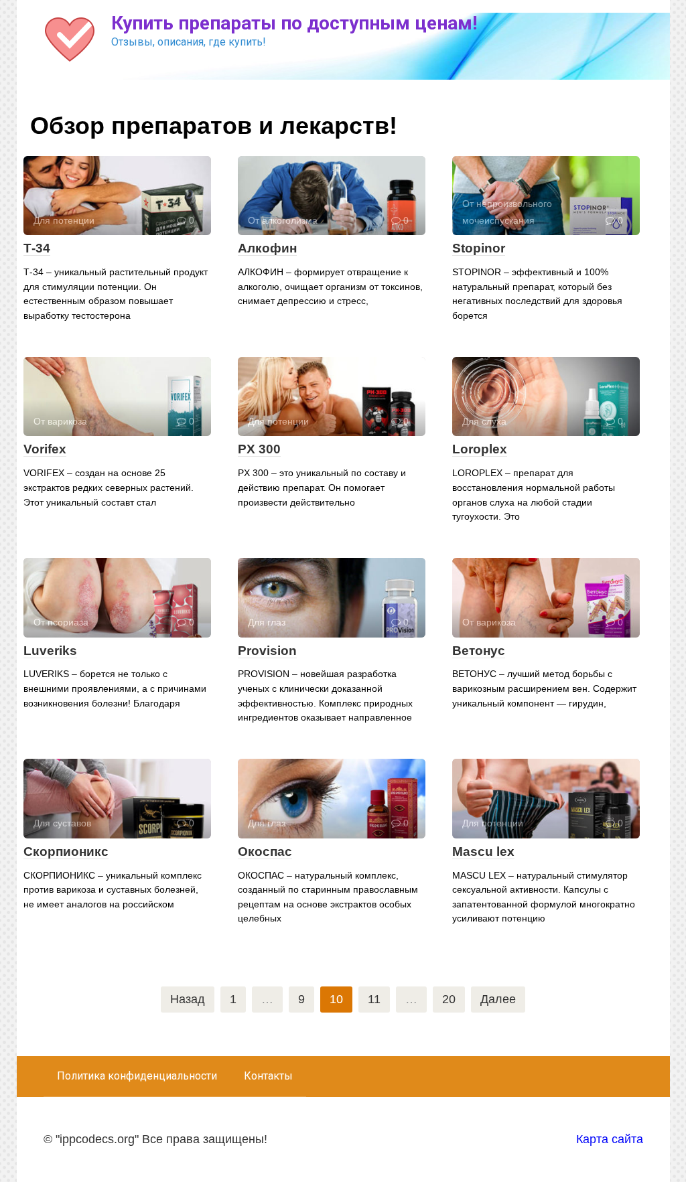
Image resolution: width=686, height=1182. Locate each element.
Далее (498, 999)
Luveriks (50, 651)
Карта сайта (609, 1139)
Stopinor (478, 248)
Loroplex (479, 449)
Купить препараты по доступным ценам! (294, 23)
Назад (187, 999)
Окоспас (265, 851)
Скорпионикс (66, 851)
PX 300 (259, 449)
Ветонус (478, 651)
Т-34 (36, 248)
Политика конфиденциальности (137, 1075)
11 (374, 999)
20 (449, 999)
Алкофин (267, 248)
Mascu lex (483, 851)
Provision (267, 651)
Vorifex (44, 449)
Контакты (268, 1075)
